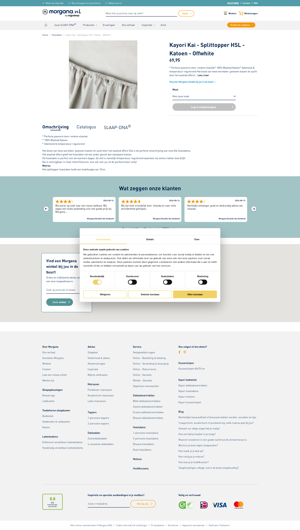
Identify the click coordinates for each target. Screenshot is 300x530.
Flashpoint (224, 525)
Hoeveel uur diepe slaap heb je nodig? (199, 428)
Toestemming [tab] (103, 239)
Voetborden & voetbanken (56, 421)
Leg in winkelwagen (203, 107)
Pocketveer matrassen (100, 389)
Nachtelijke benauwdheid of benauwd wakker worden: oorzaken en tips (217, 417)
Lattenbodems (50, 436)
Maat (175, 89)
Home (46, 25)
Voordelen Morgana (53, 358)
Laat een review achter (54, 374)
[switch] (132, 282)
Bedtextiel (47, 416)
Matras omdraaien (98, 374)
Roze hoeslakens (142, 449)
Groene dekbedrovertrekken (148, 412)
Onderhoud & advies (99, 358)
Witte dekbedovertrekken (146, 401)
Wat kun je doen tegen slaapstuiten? (198, 445)
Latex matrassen (97, 401)
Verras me (143, 503)
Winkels (232, 13)
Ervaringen (109, 25)
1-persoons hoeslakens (145, 432)
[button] (254, 209)
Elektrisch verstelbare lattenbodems (62, 442)
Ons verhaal (128, 25)
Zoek (59, 302)
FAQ (256, 3)
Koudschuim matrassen (101, 395)
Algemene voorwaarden (146, 386)
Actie (163, 25)
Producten (88, 25)
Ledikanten (48, 401)
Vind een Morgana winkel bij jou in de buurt (191, 81)
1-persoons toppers (98, 417)
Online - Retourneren (144, 369)
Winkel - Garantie (142, 380)
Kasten (46, 427)
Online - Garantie (142, 374)
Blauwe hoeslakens (143, 444)
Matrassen (93, 384)
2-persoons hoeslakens (145, 438)
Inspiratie (147, 25)
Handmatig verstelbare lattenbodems (62, 447)
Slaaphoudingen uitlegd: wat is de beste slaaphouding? (208, 467)
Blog (181, 411)
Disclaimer (173, 525)
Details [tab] (150, 239)
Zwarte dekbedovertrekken (147, 406)
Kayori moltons (186, 396)
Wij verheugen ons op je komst (86, 3)
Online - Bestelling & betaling (149, 358)
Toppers (92, 412)
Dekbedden (94, 432)
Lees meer (203, 75)
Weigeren (105, 294)
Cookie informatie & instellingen (131, 525)
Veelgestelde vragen (144, 352)
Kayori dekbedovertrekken (192, 385)
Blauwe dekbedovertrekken (148, 417)
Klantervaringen (96, 363)
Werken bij (48, 380)
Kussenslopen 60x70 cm (191, 368)
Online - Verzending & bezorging (151, 363)
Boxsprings (48, 395)
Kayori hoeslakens (188, 391)
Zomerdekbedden (97, 438)
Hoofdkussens (141, 468)
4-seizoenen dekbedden (101, 444)
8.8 (52, 498)
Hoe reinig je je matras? (191, 456)
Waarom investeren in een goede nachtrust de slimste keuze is (212, 439)
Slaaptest (93, 352)
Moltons (137, 459)
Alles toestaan (195, 294)
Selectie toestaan (150, 294)
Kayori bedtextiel (187, 379)
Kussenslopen (186, 363)
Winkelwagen (251, 13)
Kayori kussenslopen (189, 402)
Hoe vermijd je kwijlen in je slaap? (197, 434)
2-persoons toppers (98, 423)
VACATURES (233, 3)
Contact (246, 3)
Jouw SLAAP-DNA (65, 25)
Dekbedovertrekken (144, 395)
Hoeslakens (139, 427)
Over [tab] (197, 239)
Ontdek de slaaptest (240, 25)
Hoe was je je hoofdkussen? (193, 462)
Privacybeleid (157, 525)
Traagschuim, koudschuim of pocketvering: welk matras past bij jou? (216, 422)
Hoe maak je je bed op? (191, 450)
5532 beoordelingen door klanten (53, 504)
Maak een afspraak (55, 3)
